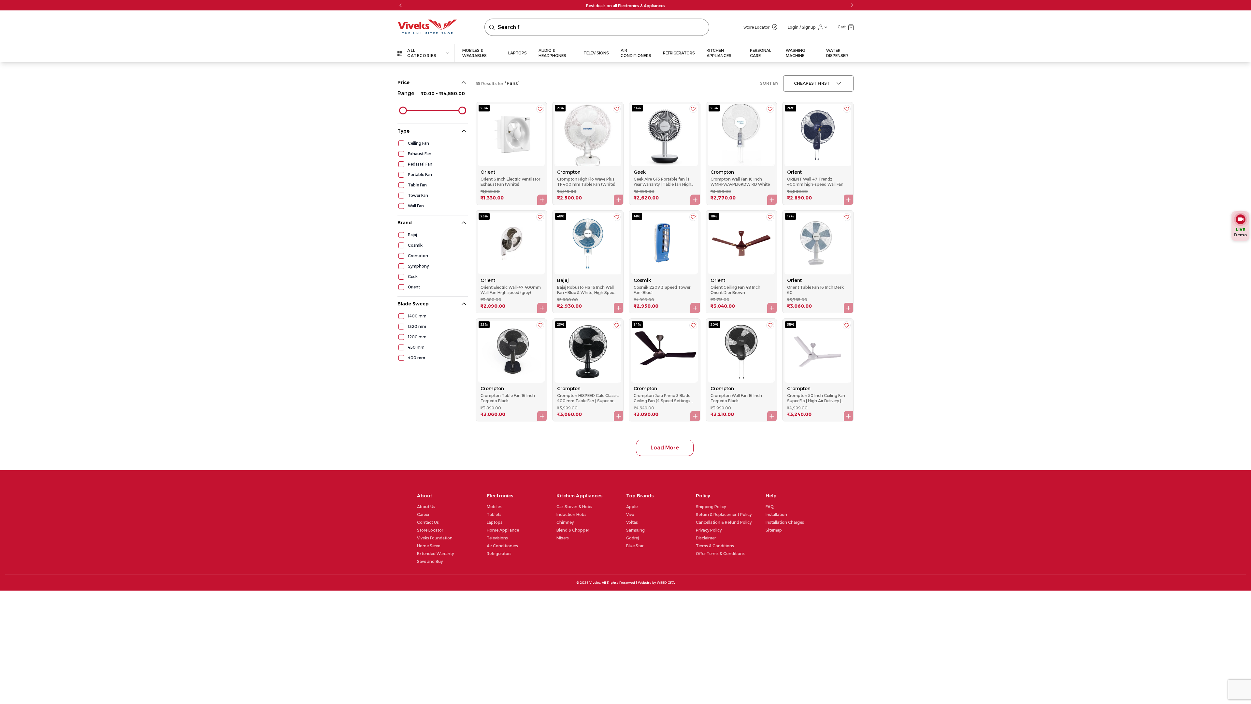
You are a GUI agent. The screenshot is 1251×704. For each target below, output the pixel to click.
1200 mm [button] (417, 336)
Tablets (494, 514)
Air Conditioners (502, 545)
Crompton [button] (418, 255)
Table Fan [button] (417, 185)
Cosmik (642, 280)
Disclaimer (706, 537)
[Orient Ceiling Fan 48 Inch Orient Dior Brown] (741, 243)
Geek (640, 172)
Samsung (635, 530)
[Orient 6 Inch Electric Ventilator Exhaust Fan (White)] (511, 135)
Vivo (630, 514)
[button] (846, 27)
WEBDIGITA (666, 582)
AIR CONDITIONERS (636, 53)
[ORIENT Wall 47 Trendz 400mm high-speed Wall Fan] (817, 135)
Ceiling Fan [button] (418, 143)
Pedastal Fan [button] (420, 164)
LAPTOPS (517, 53)
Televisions (497, 537)
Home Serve (428, 545)
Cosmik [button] (415, 245)
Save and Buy (430, 561)
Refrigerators (499, 553)
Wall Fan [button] (416, 205)
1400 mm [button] (417, 316)
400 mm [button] (416, 357)
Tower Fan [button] (418, 195)
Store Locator (430, 530)
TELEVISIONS (596, 53)
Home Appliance (503, 530)
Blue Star (634, 545)
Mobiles (494, 506)
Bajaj (563, 280)
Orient (488, 172)
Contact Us (428, 522)
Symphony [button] (418, 266)
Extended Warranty (435, 553)
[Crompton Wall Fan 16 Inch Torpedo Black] (741, 352)
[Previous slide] (401, 5)
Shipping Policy (711, 506)
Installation (776, 514)
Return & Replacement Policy (724, 514)
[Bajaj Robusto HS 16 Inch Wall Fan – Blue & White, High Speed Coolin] (587, 243)
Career (423, 514)
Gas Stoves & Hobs (574, 506)
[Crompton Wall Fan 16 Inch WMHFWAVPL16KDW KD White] (741, 135)
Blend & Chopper (572, 530)
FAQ (770, 506)
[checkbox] (401, 143)
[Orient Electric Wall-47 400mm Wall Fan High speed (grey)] (511, 243)
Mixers (562, 537)
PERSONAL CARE (760, 53)
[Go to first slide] (852, 5)
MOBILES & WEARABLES (474, 53)
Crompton (569, 172)
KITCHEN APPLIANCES (719, 53)
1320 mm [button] (417, 326)
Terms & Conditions (715, 545)
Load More (665, 448)
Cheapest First (812, 83)
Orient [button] (414, 287)
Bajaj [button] (412, 234)
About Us (426, 506)
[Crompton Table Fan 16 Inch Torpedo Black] (511, 352)
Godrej (632, 537)
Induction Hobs (571, 514)
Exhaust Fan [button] (419, 153)
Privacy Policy (709, 530)
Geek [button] (413, 276)
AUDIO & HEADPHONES (552, 53)
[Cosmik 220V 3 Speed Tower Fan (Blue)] (664, 243)
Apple (632, 506)
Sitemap (774, 530)
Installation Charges (785, 522)
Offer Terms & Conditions (720, 553)
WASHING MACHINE (795, 53)
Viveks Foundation (435, 537)
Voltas (632, 522)
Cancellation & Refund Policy (724, 522)
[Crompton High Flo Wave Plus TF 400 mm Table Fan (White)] (587, 135)
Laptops (494, 522)
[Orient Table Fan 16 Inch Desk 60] (817, 243)
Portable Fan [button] (420, 174)
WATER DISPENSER (837, 53)
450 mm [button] (416, 347)
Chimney (565, 522)
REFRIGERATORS (679, 53)
